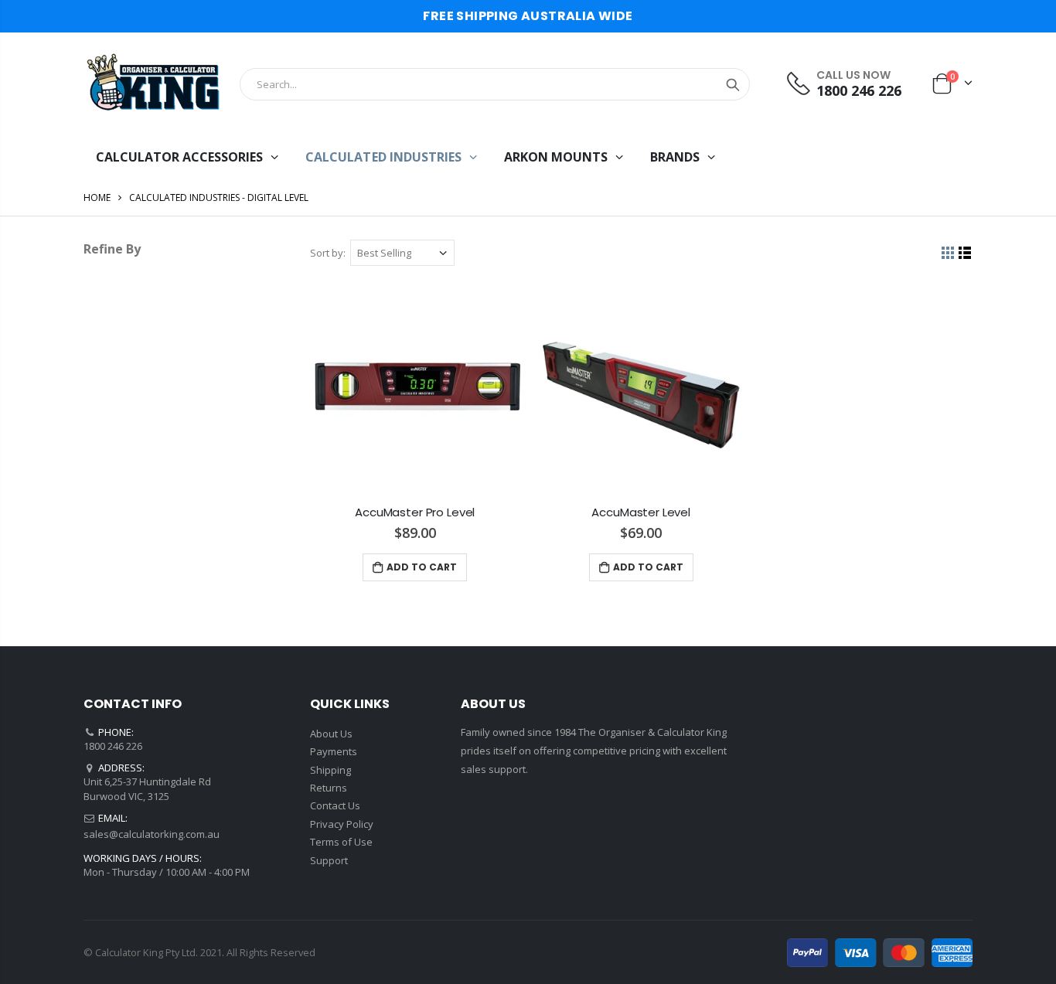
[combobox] (494, 84)
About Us (331, 734)
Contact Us (335, 805)
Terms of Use (341, 842)
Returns (328, 788)
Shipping (330, 770)
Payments (333, 751)
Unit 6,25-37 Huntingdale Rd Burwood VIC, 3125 (147, 788)
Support (329, 860)
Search (733, 84)
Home (97, 197)
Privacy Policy (341, 824)
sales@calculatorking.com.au (151, 834)
